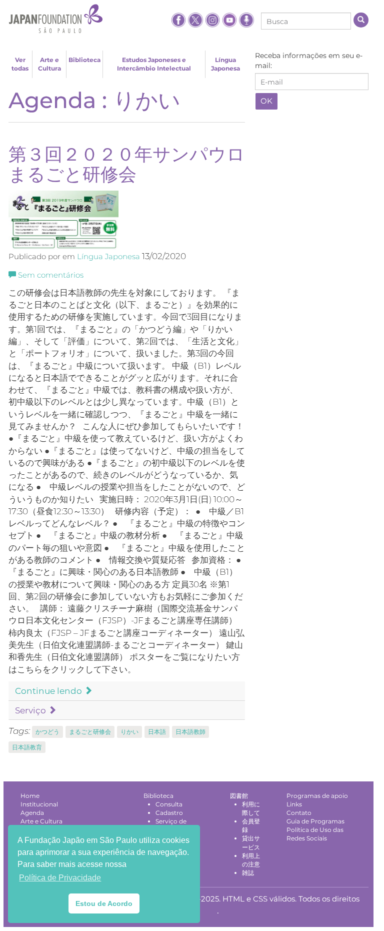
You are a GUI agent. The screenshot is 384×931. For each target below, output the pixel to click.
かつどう (48, 731)
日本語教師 (191, 731)
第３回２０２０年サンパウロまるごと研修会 (126, 164)
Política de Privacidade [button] (60, 877)
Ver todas (20, 64)
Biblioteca (84, 60)
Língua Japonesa (225, 64)
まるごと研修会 (90, 731)
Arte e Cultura (49, 64)
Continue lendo (49, 691)
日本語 (157, 731)
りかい (129, 731)
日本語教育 (27, 747)
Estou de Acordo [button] (104, 903)
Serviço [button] (31, 710)
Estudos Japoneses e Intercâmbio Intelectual (154, 64)
